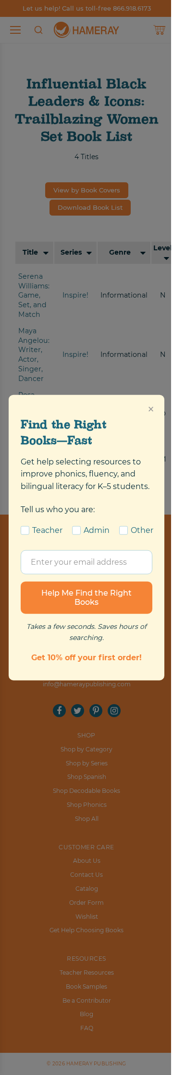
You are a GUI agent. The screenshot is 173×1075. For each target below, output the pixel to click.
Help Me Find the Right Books (86, 597)
